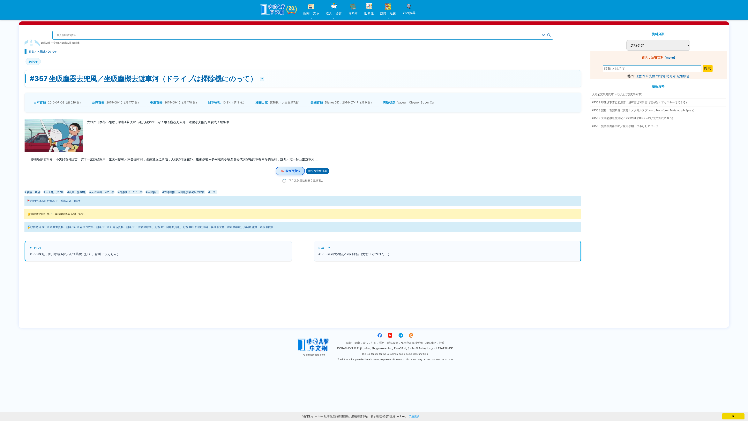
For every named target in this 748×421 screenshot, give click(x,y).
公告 (365, 342)
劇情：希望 (33, 192)
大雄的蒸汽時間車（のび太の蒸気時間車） (618, 94)
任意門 (640, 76)
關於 (349, 342)
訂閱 (373, 342)
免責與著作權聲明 (412, 342)
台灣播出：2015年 (102, 192)
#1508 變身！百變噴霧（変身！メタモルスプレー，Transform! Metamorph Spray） (644, 110)
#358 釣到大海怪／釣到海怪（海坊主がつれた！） (354, 254)
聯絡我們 (430, 342)
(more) (669, 57)
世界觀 (369, 13)
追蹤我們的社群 (39, 214)
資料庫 (353, 13)
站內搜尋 (409, 13)
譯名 (382, 342)
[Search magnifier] (549, 35)
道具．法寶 (334, 13)
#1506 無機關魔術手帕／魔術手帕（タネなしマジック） (626, 126)
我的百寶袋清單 (317, 170)
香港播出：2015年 (130, 192)
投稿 (442, 342)
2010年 (52, 51)
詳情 (77, 201)
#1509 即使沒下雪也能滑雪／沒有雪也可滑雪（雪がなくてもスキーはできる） (640, 102)
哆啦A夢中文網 (50, 42)
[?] (261, 78)
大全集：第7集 (55, 192)
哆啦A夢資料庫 (71, 42)
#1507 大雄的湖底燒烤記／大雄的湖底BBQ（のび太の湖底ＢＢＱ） (633, 118)
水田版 (41, 51)
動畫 (31, 51)
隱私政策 (392, 342)
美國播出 (153, 192)
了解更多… (415, 416)
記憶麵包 (683, 76)
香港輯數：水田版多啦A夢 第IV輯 (184, 192)
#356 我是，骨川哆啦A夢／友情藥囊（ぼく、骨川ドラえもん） (75, 254)
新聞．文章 (311, 13)
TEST (213, 192)
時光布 (671, 76)
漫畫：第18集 (77, 192)
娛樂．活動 (388, 13)
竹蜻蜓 (660, 76)
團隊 (357, 342)
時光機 (650, 76)
